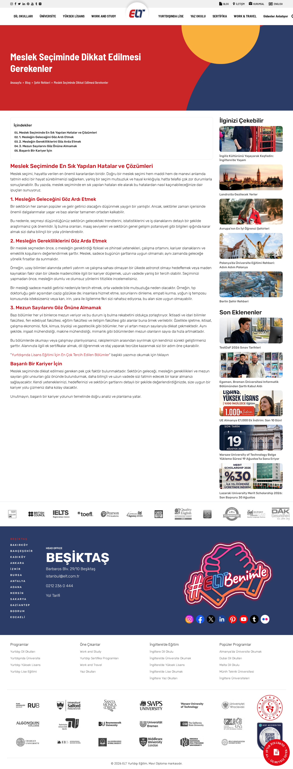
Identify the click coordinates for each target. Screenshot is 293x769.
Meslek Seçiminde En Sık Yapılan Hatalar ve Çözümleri (58, 132)
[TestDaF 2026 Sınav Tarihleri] (251, 330)
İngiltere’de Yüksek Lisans (167, 665)
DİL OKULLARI (23, 16)
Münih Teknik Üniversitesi (236, 671)
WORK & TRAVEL (245, 16)
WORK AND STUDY (103, 16)
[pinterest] (28, 4)
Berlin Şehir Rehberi (234, 301)
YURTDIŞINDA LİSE (171, 16)
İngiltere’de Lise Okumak (166, 671)
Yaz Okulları (88, 671)
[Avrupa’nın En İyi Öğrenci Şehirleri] (251, 211)
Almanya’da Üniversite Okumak (240, 651)
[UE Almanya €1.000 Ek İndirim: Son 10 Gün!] (251, 403)
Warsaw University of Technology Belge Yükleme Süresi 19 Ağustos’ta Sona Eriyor (249, 457)
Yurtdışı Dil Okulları (22, 651)
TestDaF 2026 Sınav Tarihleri (240, 347)
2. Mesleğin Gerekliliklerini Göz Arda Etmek (50, 141)
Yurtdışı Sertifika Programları (99, 658)
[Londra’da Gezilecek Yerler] (251, 177)
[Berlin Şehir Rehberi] (251, 284)
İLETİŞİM (240, 3)
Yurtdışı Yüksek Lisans (25, 665)
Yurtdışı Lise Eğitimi (23, 671)
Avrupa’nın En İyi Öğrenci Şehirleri (244, 228)
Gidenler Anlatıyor (275, 16)
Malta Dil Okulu (229, 665)
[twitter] (19, 4)
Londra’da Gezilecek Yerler (238, 194)
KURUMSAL (258, 3)
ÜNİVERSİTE (48, 16)
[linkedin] (24, 4)
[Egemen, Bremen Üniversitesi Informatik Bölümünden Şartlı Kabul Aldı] (251, 365)
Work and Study (90, 651)
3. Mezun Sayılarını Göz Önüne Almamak (48, 146)
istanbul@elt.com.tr (62, 576)
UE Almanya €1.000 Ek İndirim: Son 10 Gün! (250, 420)
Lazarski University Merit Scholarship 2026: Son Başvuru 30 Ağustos (250, 495)
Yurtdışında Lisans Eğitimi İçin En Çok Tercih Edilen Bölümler (60, 355)
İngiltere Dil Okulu (161, 651)
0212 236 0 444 (59, 585)
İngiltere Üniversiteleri (234, 678)
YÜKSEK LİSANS (74, 16)
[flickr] (40, 4)
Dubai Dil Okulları (230, 658)
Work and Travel (91, 665)
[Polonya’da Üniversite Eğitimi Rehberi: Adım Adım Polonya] (251, 246)
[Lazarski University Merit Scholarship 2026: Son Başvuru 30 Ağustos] (251, 476)
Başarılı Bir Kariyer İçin (35, 150)
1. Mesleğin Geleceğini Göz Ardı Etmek (46, 137)
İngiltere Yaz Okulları (163, 678)
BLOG (226, 3)
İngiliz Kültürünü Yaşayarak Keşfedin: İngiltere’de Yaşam (246, 158)
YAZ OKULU (198, 16)
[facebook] (15, 4)
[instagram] (11, 4)
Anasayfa (15, 82)
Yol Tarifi (53, 595)
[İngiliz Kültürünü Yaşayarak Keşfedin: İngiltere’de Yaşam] (251, 139)
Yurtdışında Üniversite (25, 658)
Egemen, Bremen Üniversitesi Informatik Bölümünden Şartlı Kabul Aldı (249, 384)
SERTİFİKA (220, 16)
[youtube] (32, 4)
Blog (27, 82)
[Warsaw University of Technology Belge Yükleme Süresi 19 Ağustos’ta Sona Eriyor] (251, 438)
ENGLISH (278, 3)
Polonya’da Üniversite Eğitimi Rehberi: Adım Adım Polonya (247, 265)
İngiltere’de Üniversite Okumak (170, 658)
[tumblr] (36, 4)
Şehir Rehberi (42, 82)
